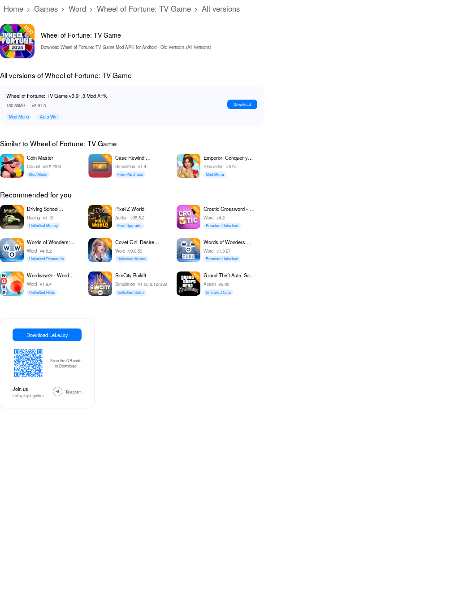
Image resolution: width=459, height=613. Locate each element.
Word (77, 8)
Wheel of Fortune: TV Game (144, 8)
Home (13, 8)
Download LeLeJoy (47, 334)
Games (46, 8)
